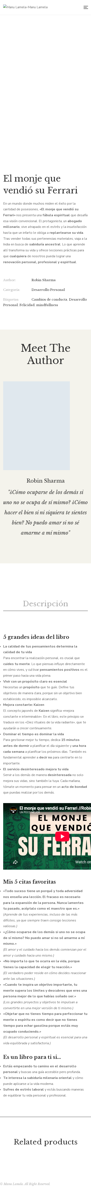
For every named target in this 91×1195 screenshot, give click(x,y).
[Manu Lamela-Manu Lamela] (25, 7)
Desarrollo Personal (48, 290)
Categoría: (11, 290)
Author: (9, 280)
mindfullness (47, 305)
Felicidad (26, 305)
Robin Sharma (44, 280)
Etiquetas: (11, 299)
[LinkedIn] (4, 315)
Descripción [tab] (45, 603)
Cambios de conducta (49, 299)
